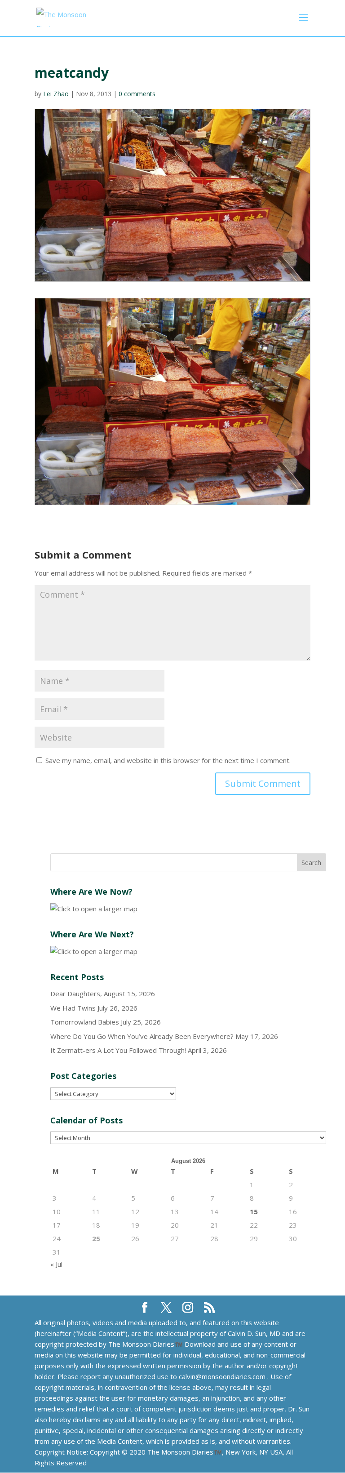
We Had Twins (73, 1007)
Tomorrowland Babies (84, 1021)
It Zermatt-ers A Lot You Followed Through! (118, 1050)
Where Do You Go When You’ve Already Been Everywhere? (142, 1036)
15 (254, 1211)
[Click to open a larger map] (93, 908)
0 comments (137, 93)
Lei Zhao (56, 93)
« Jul (56, 1264)
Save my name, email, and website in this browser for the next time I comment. (168, 760)
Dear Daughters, (76, 993)
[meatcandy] (172, 401)
